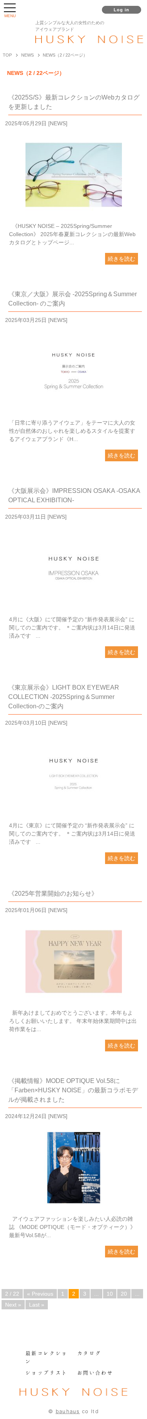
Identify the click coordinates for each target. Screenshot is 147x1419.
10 (110, 1294)
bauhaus (68, 1411)
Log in (122, 9)
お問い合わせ (95, 1372)
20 (124, 1294)
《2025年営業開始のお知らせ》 (53, 893)
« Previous (40, 1294)
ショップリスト (46, 1372)
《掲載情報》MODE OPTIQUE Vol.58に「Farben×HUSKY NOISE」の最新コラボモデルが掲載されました (73, 1090)
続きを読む (121, 259)
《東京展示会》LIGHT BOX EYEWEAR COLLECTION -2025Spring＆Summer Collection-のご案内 (63, 697)
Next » (13, 1305)
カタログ (89, 1353)
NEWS (58, 123)
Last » (36, 1305)
